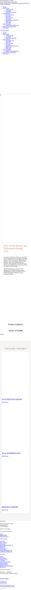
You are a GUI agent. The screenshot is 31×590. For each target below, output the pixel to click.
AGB (1, 533)
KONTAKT (3, 567)
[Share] (2, 588)
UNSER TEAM (3, 559)
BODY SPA (3, 546)
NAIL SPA (2, 541)
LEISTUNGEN (3, 563)
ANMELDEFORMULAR (6, 551)
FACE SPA (2, 544)
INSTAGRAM (3, 583)
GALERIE (2, 560)
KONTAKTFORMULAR (6, 550)
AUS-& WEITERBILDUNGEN (11, 453)
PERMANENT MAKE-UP (6, 545)
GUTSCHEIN (3, 549)
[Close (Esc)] (0, 588)
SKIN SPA (2, 548)
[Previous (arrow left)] (0, 589)
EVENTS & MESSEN (5, 562)
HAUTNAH (3, 558)
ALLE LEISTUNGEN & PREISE (12, 399)
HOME (1, 556)
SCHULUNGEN (4, 564)
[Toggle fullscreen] (3, 588)
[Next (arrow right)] (2, 589)
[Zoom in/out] (4, 588)
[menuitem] (4, 7)
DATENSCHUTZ (4, 536)
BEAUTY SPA (3, 542)
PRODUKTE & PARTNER (10, 507)
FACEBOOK (3, 581)
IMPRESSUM (3, 535)
